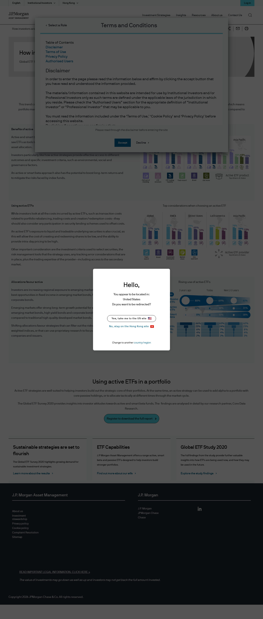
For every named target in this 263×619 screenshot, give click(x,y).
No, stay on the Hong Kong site (129, 326)
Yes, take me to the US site (129, 318)
